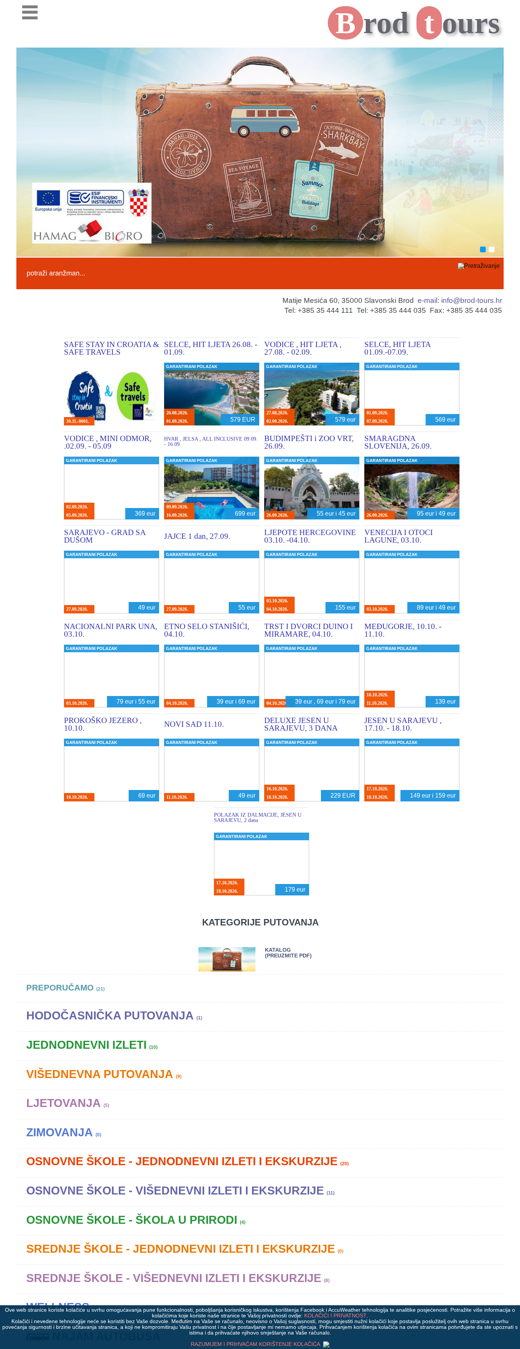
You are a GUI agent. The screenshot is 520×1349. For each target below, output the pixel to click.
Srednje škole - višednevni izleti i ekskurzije (178, 1278)
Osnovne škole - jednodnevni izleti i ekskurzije (187, 1161)
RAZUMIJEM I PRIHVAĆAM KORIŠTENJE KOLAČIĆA (256, 1344)
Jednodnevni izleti (92, 1044)
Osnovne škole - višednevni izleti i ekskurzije (180, 1190)
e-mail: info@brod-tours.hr (460, 300)
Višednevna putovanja (104, 1074)
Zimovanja (63, 1132)
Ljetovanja (67, 1103)
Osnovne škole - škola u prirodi (136, 1220)
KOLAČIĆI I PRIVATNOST (335, 1316)
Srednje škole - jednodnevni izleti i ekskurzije (184, 1248)
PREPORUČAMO (65, 987)
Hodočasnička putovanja (114, 1015)
